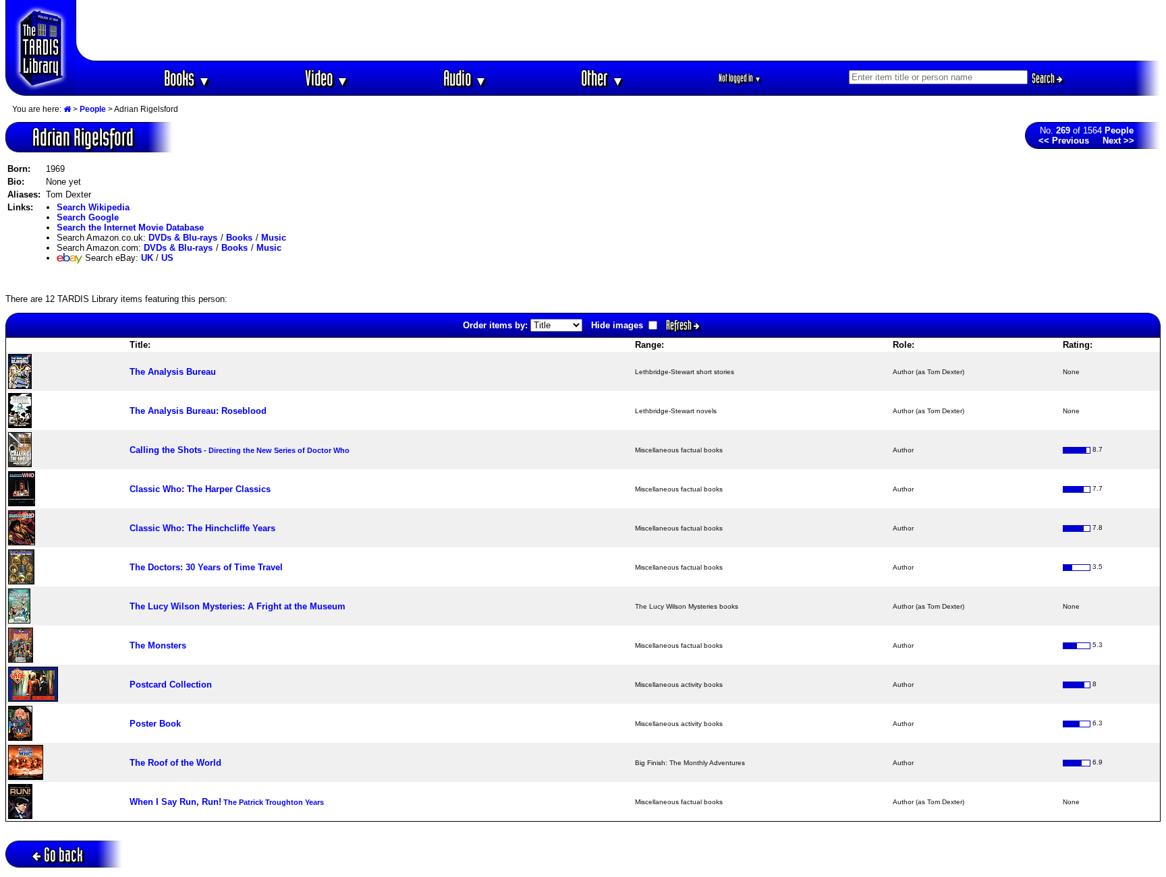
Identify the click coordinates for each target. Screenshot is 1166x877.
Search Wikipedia (93, 207)
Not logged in (740, 78)
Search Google (88, 217)
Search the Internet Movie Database (130, 227)
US (167, 258)
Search (1044, 78)
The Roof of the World (175, 763)
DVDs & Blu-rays (182, 238)
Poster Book (155, 724)
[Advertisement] (618, 30)
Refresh (680, 324)
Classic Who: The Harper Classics (200, 489)
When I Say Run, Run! (227, 802)
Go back (63, 854)
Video (327, 78)
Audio (465, 78)
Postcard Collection (171, 684)
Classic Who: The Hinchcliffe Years (202, 528)
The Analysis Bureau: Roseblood (198, 411)
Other (602, 78)
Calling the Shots (240, 450)
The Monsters (158, 645)
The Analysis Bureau (173, 372)
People (93, 109)
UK (147, 258)
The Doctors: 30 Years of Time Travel (206, 567)
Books (187, 78)
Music (273, 238)
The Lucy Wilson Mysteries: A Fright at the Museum (237, 606)
